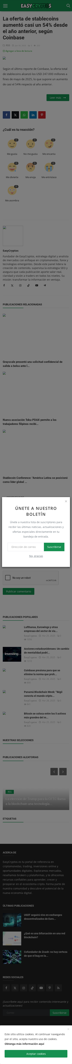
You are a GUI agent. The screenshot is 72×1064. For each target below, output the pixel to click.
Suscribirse (54, 547)
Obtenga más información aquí (24, 1044)
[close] (66, 501)
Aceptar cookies (36, 1054)
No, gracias (36, 556)
